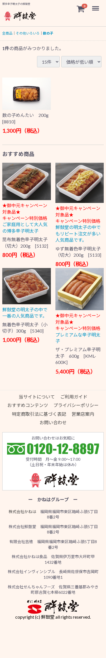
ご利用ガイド (73, 397)
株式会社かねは (22, 511)
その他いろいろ (28, 33)
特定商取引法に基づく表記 (39, 414)
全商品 (7, 33)
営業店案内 (83, 414)
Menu (96, 5)
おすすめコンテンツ (27, 405)
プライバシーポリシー (76, 405)
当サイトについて (37, 397)
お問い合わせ (53, 422)
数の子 (48, 33)
